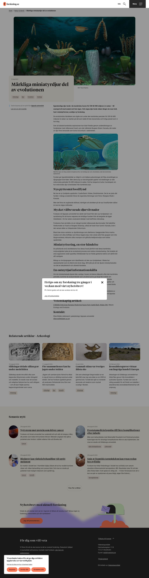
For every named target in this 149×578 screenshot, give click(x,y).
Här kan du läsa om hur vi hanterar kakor (19, 564)
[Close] (102, 282)
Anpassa (12, 569)
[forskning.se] (9, 4)
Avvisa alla (24, 569)
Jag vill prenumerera (51, 296)
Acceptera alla (39, 569)
